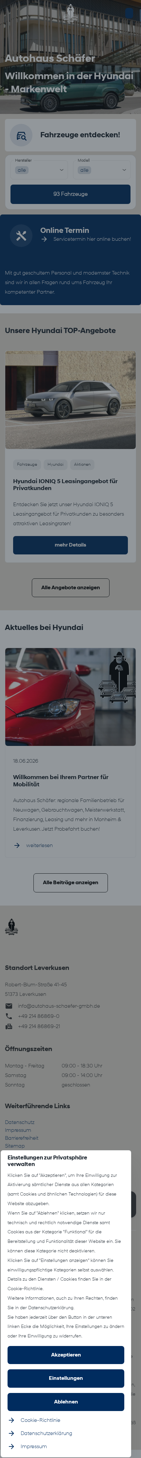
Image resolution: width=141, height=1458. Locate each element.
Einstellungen (66, 1378)
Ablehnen (66, 1402)
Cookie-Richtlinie (40, 1420)
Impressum (34, 1446)
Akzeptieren (66, 1355)
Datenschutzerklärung (46, 1433)
